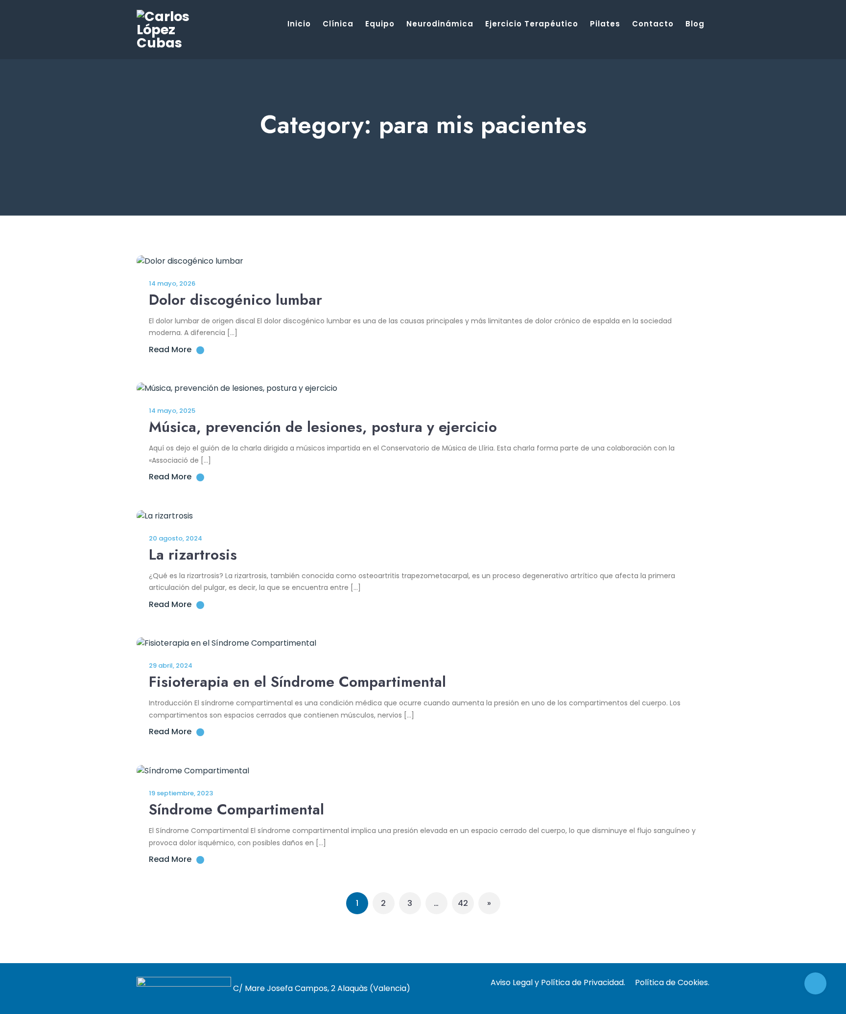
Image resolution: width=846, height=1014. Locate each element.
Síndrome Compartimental (236, 809)
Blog (695, 24)
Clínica (338, 24)
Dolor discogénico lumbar (235, 299)
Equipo (380, 24)
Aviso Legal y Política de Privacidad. (558, 982)
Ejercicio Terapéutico (531, 24)
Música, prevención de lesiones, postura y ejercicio (323, 426)
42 (463, 903)
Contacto (653, 24)
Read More (170, 349)
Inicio (299, 24)
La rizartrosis (193, 554)
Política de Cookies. (672, 982)
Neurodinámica (439, 24)
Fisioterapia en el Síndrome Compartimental (297, 681)
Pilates (605, 24)
